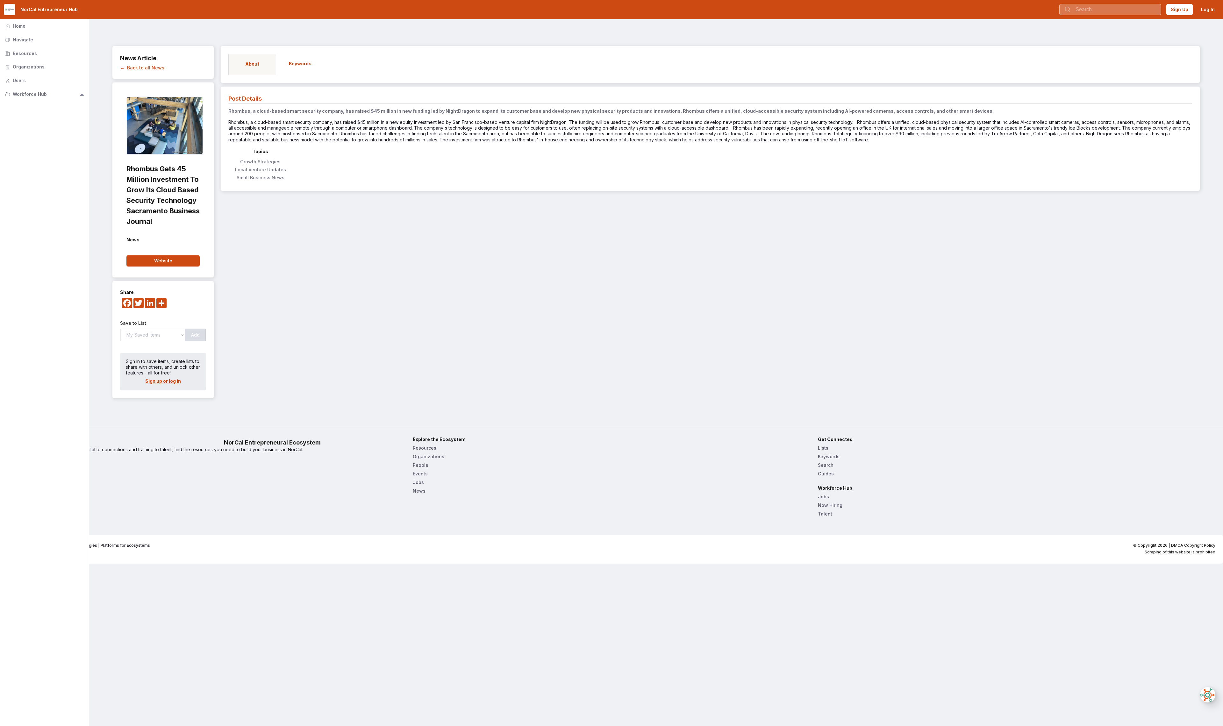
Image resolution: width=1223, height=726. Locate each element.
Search (825, 465)
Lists (823, 448)
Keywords (829, 456)
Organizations (428, 456)
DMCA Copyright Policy (1193, 545)
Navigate (18, 39)
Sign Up (1179, 9)
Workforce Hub (25, 94)
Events (420, 473)
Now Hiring (830, 505)
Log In (1208, 9)
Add (195, 335)
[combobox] (1110, 9)
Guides (826, 473)
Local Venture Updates (260, 169)
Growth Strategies (260, 161)
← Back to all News (142, 67)
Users (15, 80)
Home (14, 474)
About (14, 483)
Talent (825, 513)
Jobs (418, 482)
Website (163, 260)
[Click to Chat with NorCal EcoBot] (1207, 694)
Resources (424, 448)
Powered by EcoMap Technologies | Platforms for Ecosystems (90, 545)
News (419, 491)
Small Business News (260, 177)
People (420, 465)
